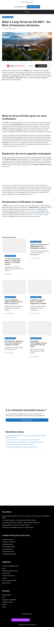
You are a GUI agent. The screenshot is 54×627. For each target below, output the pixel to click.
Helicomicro (23, 146)
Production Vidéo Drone (7, 17)
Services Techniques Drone (9, 580)
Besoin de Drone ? (33, 6)
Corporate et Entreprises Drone (10, 566)
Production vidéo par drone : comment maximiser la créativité (38, 301)
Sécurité (4, 578)
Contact (4, 607)
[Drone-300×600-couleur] (16, 499)
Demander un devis (27, 420)
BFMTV (31, 194)
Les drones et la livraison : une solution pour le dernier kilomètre (22, 439)
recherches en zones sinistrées (34, 214)
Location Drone (6, 573)
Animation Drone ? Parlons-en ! (20, 620)
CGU (3, 597)
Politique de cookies (7, 602)
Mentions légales (6, 595)
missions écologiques (30, 211)
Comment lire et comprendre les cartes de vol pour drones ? (21, 447)
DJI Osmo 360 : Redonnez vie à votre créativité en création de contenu (14, 343)
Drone (3, 568)
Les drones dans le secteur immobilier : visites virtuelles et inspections (24, 442)
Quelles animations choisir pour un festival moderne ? (20, 444)
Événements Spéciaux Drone (9, 571)
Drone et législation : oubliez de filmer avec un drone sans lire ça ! (14, 301)
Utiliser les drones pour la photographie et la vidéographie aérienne (39, 246)
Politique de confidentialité (9, 599)
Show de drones (6, 583)
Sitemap (4, 604)
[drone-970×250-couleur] (27, 181)
